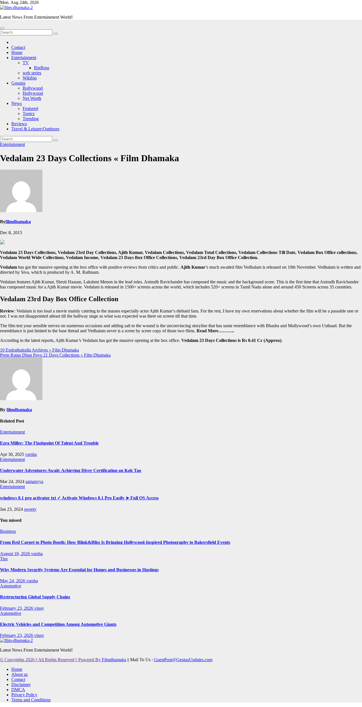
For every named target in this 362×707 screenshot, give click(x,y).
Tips (4, 558)
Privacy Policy (24, 694)
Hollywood (33, 93)
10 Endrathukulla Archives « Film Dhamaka (39, 350)
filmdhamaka (18, 221)
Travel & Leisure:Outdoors (35, 128)
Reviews (19, 123)
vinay (39, 608)
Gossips (18, 83)
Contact (18, 47)
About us (19, 674)
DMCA (18, 689)
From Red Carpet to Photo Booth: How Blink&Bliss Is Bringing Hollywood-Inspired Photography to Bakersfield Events (115, 542)
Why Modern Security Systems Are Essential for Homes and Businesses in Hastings (79, 569)
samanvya (34, 481)
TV (26, 62)
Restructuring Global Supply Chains (35, 596)
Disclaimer (21, 684)
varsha (31, 454)
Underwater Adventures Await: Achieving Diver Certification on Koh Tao (70, 470)
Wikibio (30, 78)
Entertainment (23, 57)
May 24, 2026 (13, 580)
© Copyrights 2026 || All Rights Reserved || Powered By (51, 659)
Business (8, 531)
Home (16, 52)
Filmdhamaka (114, 659)
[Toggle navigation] (2, 28)
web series (32, 72)
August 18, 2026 (15, 553)
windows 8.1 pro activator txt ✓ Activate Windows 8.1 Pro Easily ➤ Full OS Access (79, 497)
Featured (30, 108)
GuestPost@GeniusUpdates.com (183, 659)
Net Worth (32, 98)
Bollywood (33, 88)
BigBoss (41, 67)
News (16, 103)
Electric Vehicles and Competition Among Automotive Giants (58, 624)
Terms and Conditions (31, 699)
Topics (29, 113)
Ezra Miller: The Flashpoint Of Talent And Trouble (49, 443)
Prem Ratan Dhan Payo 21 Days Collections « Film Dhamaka (55, 355)
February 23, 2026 (17, 608)
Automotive (10, 585)
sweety (30, 509)
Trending (31, 118)
